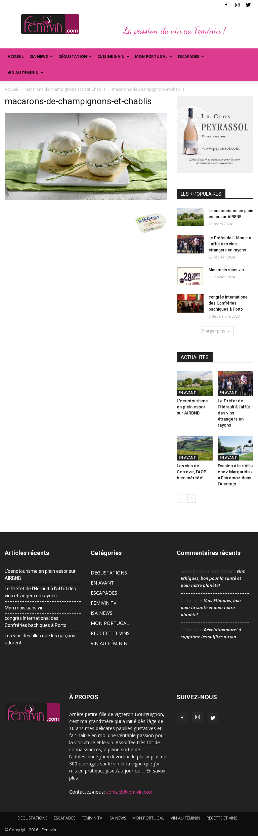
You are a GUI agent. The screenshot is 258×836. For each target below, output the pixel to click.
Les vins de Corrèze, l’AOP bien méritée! (192, 471)
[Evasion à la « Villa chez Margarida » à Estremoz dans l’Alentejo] (236, 448)
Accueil (16, 56)
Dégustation (72, 56)
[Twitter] (248, 4)
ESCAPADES (104, 593)
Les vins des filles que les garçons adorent (40, 639)
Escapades (188, 56)
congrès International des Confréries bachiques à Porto (229, 303)
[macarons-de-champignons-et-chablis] (86, 198)
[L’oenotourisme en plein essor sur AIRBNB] (190, 217)
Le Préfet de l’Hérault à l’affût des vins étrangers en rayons (230, 244)
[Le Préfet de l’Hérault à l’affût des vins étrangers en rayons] (190, 244)
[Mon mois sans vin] (190, 276)
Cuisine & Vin (111, 56)
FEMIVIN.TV (103, 603)
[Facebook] (226, 4)
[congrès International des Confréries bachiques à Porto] (190, 303)
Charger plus (213, 331)
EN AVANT (187, 392)
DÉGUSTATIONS (109, 572)
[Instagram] (237, 4)
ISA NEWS (39, 56)
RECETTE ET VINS (110, 633)
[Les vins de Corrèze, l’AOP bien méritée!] (195, 448)
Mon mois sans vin (226, 270)
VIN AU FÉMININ (23, 72)
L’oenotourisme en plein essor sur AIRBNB (192, 406)
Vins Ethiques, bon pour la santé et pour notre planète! (213, 578)
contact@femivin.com (130, 792)
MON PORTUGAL (151, 56)
